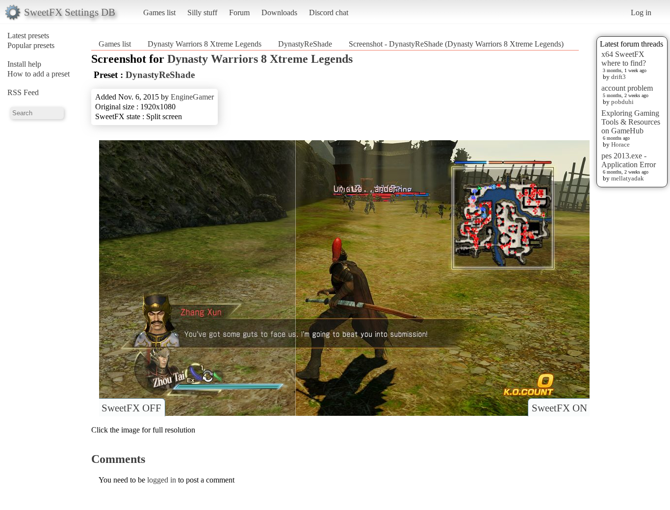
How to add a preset (38, 74)
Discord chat (328, 12)
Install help (24, 64)
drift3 (618, 76)
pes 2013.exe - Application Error (628, 160)
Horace (620, 144)
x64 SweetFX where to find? (623, 58)
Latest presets (28, 35)
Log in (641, 12)
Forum (239, 12)
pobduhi (622, 101)
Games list (159, 12)
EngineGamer (192, 97)
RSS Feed (23, 92)
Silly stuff (202, 12)
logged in (161, 480)
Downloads (279, 12)
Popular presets (30, 45)
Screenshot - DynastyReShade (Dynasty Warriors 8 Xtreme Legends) (456, 44)
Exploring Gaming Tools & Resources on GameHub (630, 122)
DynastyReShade (305, 44)
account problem (627, 88)
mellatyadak (627, 178)
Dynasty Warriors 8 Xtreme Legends (204, 44)
